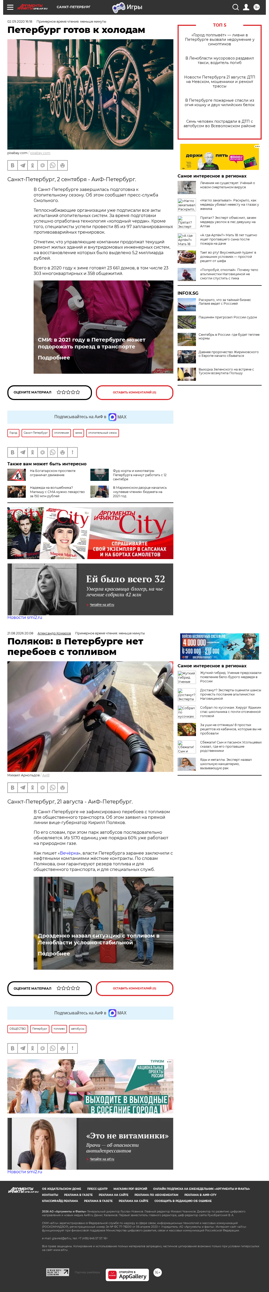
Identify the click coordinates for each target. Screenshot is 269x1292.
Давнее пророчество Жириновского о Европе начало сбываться (229, 354)
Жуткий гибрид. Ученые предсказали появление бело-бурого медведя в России (230, 677)
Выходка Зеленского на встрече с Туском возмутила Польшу (226, 371)
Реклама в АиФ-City (200, 1195)
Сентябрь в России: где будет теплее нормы (229, 336)
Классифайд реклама (60, 1201)
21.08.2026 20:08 (20, 633)
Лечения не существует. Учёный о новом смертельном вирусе (227, 185)
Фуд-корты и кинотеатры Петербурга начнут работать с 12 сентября (140, 475)
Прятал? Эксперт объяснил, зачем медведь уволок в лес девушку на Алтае (228, 222)
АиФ (46, 775)
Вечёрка (69, 853)
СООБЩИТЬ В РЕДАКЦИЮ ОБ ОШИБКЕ (183, 1201)
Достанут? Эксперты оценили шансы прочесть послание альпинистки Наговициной (230, 694)
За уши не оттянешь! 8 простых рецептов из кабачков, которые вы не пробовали (230, 729)
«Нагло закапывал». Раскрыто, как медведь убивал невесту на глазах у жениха (229, 204)
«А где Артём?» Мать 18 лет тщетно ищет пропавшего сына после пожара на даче (228, 239)
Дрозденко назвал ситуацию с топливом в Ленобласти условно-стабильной (98, 939)
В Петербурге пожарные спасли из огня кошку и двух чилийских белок (220, 102)
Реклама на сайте (113, 1195)
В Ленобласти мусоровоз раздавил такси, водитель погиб (219, 60)
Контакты (50, 1195)
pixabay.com (40, 153)
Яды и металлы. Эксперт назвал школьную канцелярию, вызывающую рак (226, 764)
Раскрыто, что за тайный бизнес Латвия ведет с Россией (225, 301)
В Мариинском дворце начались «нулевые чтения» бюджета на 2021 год (140, 492)
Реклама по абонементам (156, 1195)
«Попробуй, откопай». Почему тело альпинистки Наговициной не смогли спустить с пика (229, 274)
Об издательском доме (61, 1189)
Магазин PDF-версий (130, 1189)
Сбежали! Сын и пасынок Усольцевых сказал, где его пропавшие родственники (231, 746)
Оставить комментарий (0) (134, 392)
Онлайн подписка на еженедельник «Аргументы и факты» (201, 1189)
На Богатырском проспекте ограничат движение (52, 473)
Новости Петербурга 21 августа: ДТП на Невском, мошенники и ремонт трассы (219, 81)
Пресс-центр (97, 1189)
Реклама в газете (78, 1195)
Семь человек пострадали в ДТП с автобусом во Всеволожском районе (220, 123)
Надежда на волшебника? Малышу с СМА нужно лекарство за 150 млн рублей (57, 492)
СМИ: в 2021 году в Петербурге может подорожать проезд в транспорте (92, 343)
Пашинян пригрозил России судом (228, 317)
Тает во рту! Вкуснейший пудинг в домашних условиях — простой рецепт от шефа (228, 256)
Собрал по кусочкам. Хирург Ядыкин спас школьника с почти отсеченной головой (230, 712)
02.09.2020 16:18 (19, 21)
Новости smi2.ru (24, 617)
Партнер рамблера (87, 1272)
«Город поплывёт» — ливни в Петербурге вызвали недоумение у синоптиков (220, 39)
